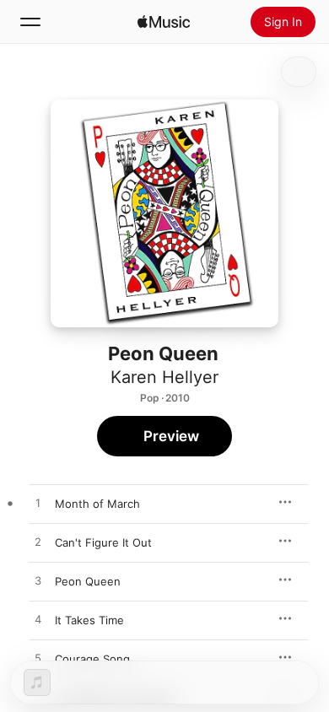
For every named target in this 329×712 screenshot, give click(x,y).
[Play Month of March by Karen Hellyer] (38, 503)
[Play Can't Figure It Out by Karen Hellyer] (38, 542)
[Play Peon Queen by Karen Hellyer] (38, 581)
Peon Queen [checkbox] (88, 581)
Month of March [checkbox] (97, 503)
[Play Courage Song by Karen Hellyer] (38, 658)
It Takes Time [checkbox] (89, 620)
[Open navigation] (30, 21)
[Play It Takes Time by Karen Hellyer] (38, 620)
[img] (164, 22)
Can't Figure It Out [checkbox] (103, 542)
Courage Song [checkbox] (92, 659)
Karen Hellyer (164, 377)
